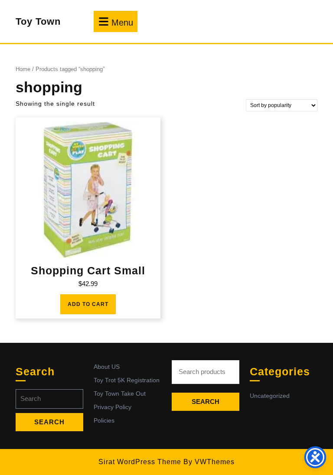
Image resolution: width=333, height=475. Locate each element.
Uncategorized (270, 395)
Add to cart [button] (88, 304)
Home (23, 69)
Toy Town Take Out (120, 393)
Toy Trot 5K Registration (127, 380)
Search (205, 401)
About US (107, 366)
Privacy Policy (112, 406)
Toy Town (38, 21)
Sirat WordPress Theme (139, 461)
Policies (104, 420)
